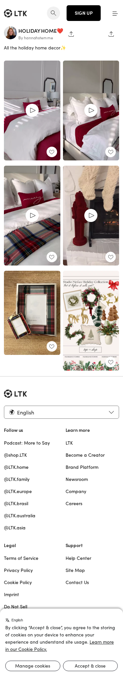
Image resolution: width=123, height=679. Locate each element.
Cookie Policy (18, 582)
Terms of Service (21, 558)
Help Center (78, 558)
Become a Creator (85, 455)
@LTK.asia (15, 528)
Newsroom (77, 479)
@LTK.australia (19, 516)
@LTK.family (17, 479)
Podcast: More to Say (27, 443)
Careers (74, 503)
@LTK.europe (18, 491)
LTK (69, 443)
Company (76, 491)
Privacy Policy (18, 570)
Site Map (75, 570)
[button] (115, 13)
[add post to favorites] (52, 152)
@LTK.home (16, 467)
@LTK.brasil (16, 503)
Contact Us (77, 582)
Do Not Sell (15, 607)
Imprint (11, 594)
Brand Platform (82, 467)
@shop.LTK (15, 455)
